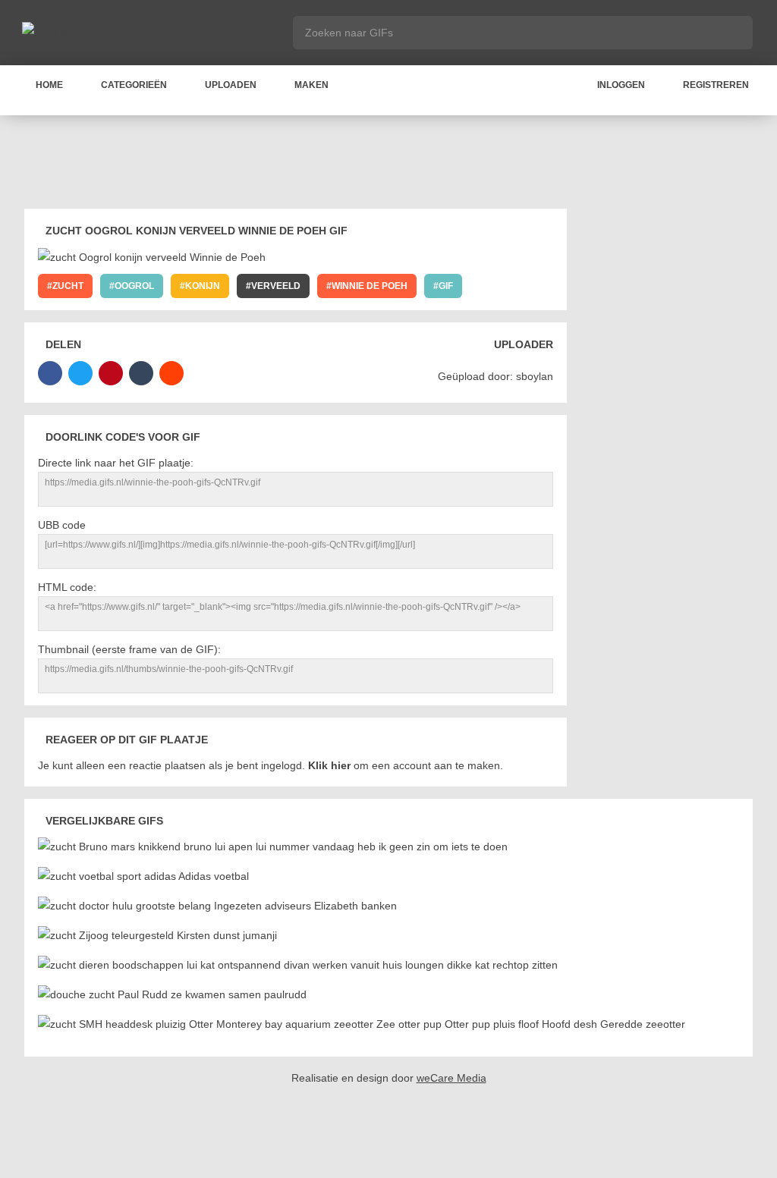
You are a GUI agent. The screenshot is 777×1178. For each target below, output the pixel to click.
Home (49, 85)
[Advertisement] (388, 164)
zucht (67, 286)
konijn (202, 286)
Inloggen (621, 85)
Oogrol (134, 286)
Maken (311, 85)
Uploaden (230, 85)
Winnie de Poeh (369, 286)
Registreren (716, 85)
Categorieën (134, 85)
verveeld (275, 286)
